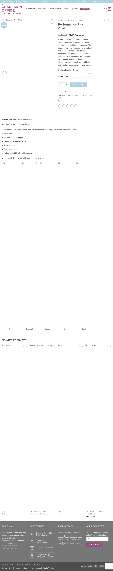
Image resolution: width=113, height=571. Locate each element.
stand (66, 543)
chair (62, 101)
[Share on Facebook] (60, 106)
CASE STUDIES (55, 9)
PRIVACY (45, 1)
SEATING (84, 95)
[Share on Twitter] (64, 106)
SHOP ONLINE (70, 21)
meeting (73, 539)
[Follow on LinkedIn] (110, 1)
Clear (90, 73)
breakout (76, 532)
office (79, 539)
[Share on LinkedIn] (76, 106)
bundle (61, 536)
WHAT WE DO (30, 9)
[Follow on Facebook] (104, 1)
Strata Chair (90, 514)
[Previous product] (109, 20)
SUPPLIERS (62, 1)
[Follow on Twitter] (108, 1)
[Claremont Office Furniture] (12, 8)
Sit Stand (5, 514)
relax (60, 543)
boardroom (68, 532)
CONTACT (72, 1)
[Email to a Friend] (68, 106)
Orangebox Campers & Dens (45, 548)
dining (61, 539)
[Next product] (105, 20)
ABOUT (53, 1)
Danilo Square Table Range (39, 514)
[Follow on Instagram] (106, 1)
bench (61, 532)
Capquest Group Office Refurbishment (45, 534)
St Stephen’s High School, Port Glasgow (44, 556)
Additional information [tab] (23, 119)
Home (60, 21)
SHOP (66, 9)
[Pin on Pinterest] (72, 106)
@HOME (75, 9)
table (78, 543)
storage (72, 543)
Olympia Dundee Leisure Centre (42, 541)
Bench (60, 514)
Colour (60, 76)
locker (67, 539)
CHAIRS (80, 21)
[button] (96, 1)
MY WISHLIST (82, 1)
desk (79, 536)
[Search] (95, 9)
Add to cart (78, 85)
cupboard (73, 536)
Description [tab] (7, 119)
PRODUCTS (42, 9)
